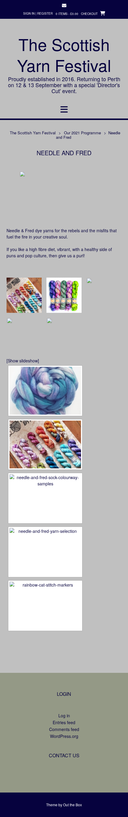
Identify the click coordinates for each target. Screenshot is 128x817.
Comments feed (64, 729)
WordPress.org (64, 736)
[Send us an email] (64, 5)
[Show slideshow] (23, 361)
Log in (64, 715)
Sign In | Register (38, 13)
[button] (64, 110)
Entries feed (64, 722)
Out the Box (72, 804)
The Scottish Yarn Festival (64, 55)
